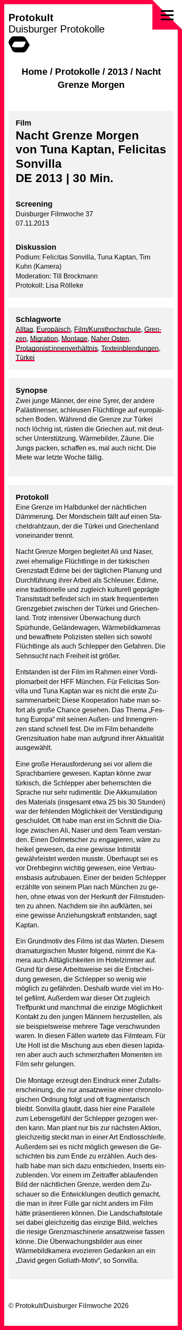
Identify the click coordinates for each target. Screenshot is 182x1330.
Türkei (25, 357)
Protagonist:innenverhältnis (57, 348)
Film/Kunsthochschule (107, 329)
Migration (44, 338)
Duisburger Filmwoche (78, 1305)
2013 (118, 71)
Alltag (24, 329)
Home (34, 71)
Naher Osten (110, 338)
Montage (74, 338)
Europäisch (53, 329)
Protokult (30, 17)
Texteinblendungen (130, 348)
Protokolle (77, 71)
